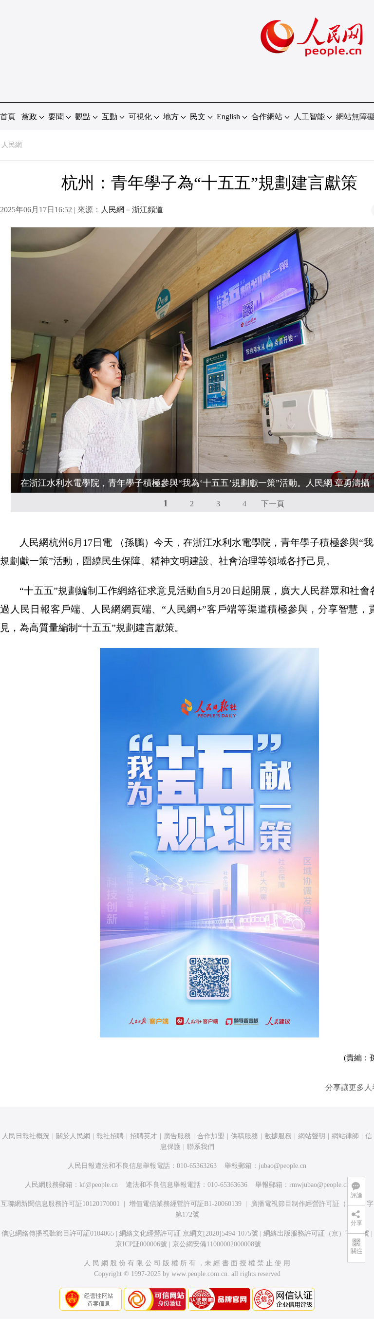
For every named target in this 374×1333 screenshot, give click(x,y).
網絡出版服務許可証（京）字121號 (316, 1233)
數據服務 (278, 1136)
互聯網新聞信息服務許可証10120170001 (60, 1203)
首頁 (8, 116)
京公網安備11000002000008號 (216, 1244)
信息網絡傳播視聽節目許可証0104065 (57, 1233)
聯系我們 (200, 1146)
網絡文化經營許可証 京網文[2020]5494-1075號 (188, 1233)
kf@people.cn (98, 1184)
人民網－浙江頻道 (132, 209)
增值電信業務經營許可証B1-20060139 (185, 1203)
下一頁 (272, 504)
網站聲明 (311, 1136)
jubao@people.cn (282, 1165)
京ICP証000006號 (141, 1244)
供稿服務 (244, 1136)
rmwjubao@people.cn (319, 1184)
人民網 (11, 144)
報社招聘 (110, 1136)
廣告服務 (177, 1136)
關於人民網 (73, 1136)
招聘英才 (143, 1136)
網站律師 (345, 1136)
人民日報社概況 (26, 1136)
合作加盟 (210, 1136)
